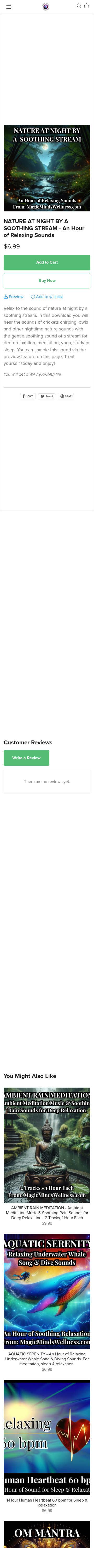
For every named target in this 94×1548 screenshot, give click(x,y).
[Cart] (88, 6)
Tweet (49, 396)
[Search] (79, 5)
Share (29, 396)
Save (68, 396)
